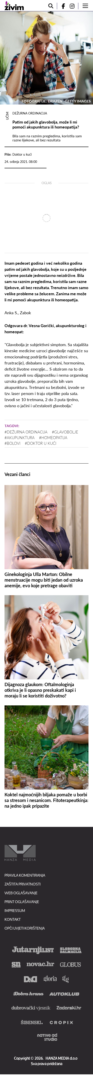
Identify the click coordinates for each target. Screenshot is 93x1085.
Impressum (15, 910)
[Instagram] (73, 6)
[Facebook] (61, 6)
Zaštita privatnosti (23, 884)
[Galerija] (46, 58)
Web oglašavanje (21, 893)
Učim (7, 116)
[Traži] (50, 6)
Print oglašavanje (22, 901)
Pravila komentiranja (25, 875)
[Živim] (14, 5)
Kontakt (13, 919)
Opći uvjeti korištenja (25, 928)
